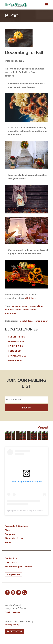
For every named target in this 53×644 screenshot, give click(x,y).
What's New (15, 360)
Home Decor (41, 321)
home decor (30, 309)
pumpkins (10, 313)
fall (7, 309)
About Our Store (14, 538)
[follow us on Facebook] (7, 592)
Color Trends (16, 337)
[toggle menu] (46, 4)
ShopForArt (13, 574)
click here (30, 298)
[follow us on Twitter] (24, 592)
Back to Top (14, 631)
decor (25, 306)
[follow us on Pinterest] (18, 592)
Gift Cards (11, 562)
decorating (36, 306)
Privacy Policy (12, 624)
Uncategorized (17, 356)
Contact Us (11, 558)
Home (8, 542)
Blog (7, 530)
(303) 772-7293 (12, 612)
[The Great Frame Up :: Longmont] (29, 5)
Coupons (10, 534)
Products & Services (16, 526)
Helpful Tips (26, 321)
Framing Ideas (16, 341)
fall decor (16, 309)
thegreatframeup (17, 510)
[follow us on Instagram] (12, 592)
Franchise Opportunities (18, 566)
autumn (16, 306)
